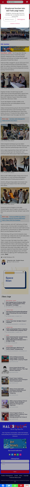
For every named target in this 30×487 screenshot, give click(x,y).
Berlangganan (21, 19)
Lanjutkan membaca (15, 23)
